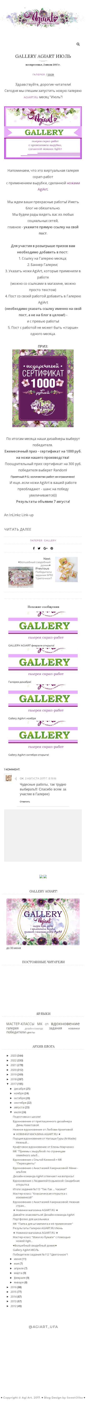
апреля (19, 1268)
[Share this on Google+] (45, 548)
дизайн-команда (34, 1028)
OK (22, 778)
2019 (14, 1074)
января (19, 1282)
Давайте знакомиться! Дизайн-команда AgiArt (43, 1215)
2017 (14, 1084)
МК (39, 1024)
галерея (39, 74)
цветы (31, 1032)
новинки (74, 1028)
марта (18, 1273)
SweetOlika (75, 1397)
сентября (20, 1103)
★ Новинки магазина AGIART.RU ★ (35, 1210)
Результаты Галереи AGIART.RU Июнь (38, 1228)
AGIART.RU (31, 97)
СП (46, 1024)
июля (18, 1112)
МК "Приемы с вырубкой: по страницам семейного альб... (39, 1153)
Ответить (25, 801)
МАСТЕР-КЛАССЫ (20, 1024)
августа (19, 1107)
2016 (14, 1287)
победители (16, 1032)
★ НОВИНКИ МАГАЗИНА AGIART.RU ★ (37, 1134)
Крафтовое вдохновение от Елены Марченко (43, 1147)
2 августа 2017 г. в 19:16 (40, 778)
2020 (14, 1070)
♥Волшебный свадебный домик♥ (35, 1245)
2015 (14, 1292)
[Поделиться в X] (39, 548)
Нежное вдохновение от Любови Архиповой (43, 1129)
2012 (14, 1306)
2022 (14, 1060)
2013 (14, 1301)
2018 (14, 1079)
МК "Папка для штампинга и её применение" (43, 1224)
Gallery (50, 540)
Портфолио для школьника (31, 1219)
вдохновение (65, 1023)
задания (55, 1028)
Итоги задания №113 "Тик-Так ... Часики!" (40, 1189)
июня (18, 1259)
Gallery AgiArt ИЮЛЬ (26, 1250)
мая (17, 1263)
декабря (20, 1088)
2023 (14, 1055)
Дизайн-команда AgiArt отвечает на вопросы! (43, 1176)
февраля (20, 1278)
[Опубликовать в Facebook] (34, 548)
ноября (19, 1093)
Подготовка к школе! (27, 1117)
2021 (14, 1065)
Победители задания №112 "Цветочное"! (40, 1254)
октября (19, 1098)
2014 (14, 1296)
